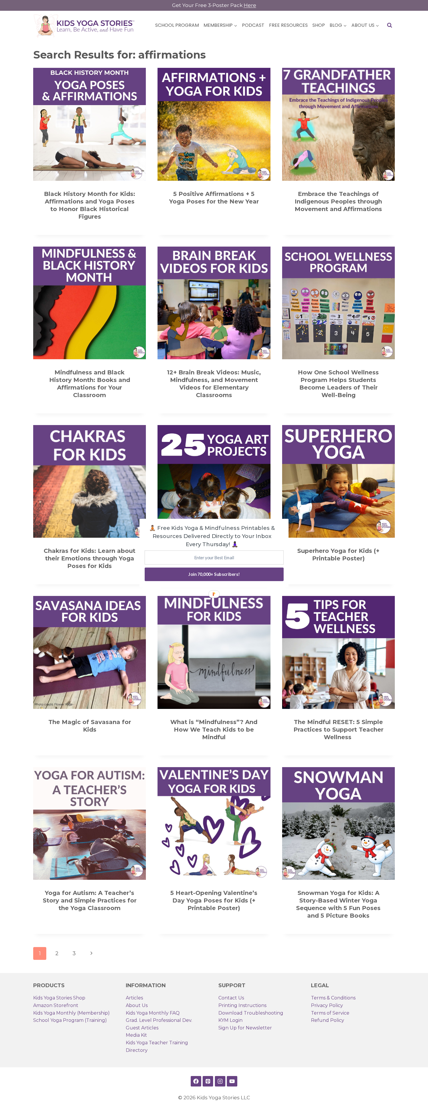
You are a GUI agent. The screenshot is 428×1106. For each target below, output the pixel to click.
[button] (212, 536)
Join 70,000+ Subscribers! (214, 574)
